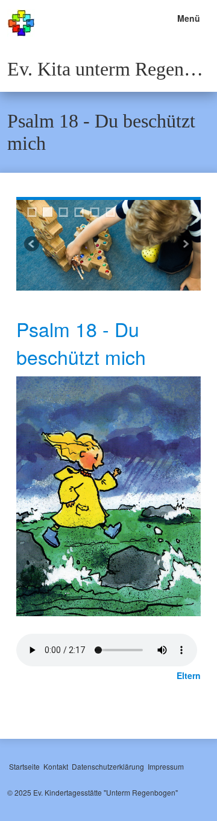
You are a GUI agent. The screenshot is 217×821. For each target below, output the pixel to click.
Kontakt (55, 766)
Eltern (189, 675)
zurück (33, 245)
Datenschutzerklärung (108, 766)
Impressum (166, 766)
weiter (184, 245)
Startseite (24, 766)
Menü (188, 18)
